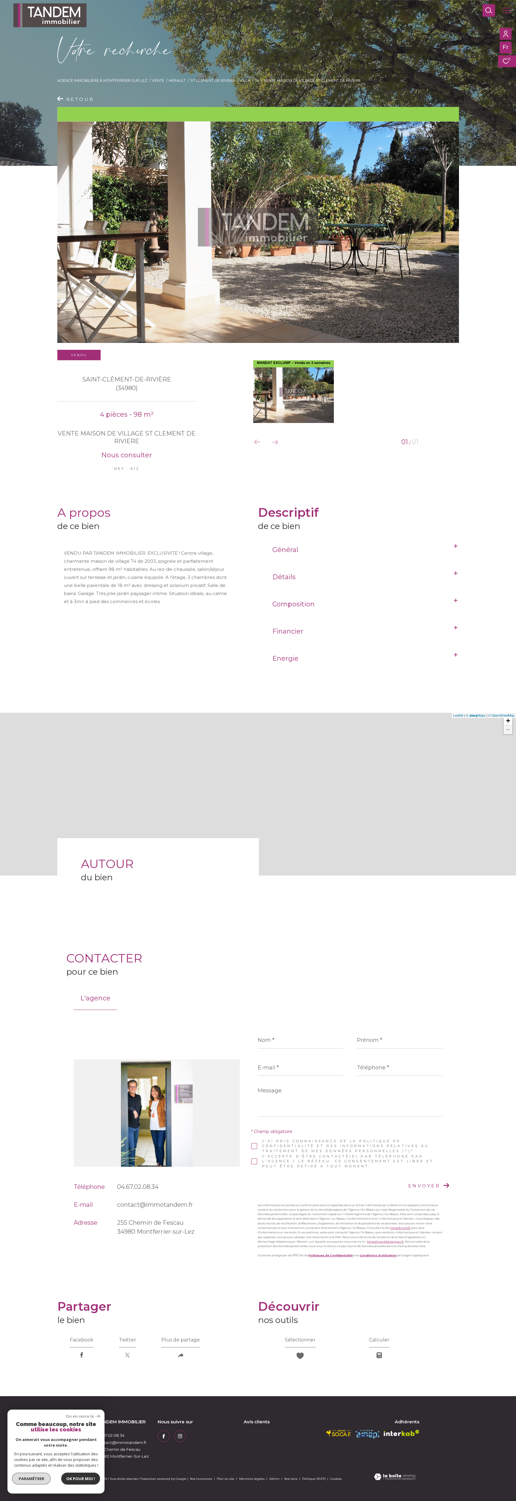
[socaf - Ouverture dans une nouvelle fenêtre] (338, 1433)
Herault (177, 80)
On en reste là (80, 1416)
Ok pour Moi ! (80, 1478)
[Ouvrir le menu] (506, 10)
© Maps (476, 715)
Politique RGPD (313, 1479)
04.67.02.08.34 (138, 1186)
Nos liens (291, 1479)
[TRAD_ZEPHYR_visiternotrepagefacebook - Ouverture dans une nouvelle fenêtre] (164, 1436)
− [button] (508, 729)
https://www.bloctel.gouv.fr (385, 1241)
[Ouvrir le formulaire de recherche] (489, 10)
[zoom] (258, 225)
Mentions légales (252, 1479)
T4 (257, 80)
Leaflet (458, 715)
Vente (158, 80)
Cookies (336, 1479)
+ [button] (508, 720)
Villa (245, 80)
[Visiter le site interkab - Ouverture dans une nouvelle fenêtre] (401, 1433)
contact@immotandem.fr (155, 1204)
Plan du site (226, 1479)
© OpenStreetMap (501, 715)
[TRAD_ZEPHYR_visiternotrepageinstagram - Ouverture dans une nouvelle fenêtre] (180, 1436)
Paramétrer (31, 1478)
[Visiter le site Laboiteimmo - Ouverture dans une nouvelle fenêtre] (394, 1477)
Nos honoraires (201, 1479)
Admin (274, 1479)
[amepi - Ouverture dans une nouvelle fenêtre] (367, 1434)
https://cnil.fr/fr (400, 1227)
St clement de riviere (213, 80)
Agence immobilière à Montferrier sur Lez (102, 80)
